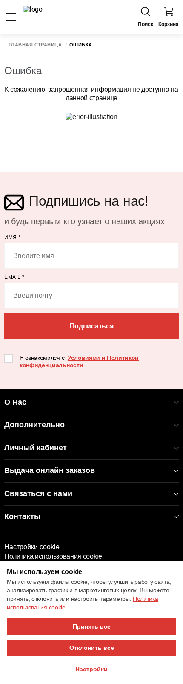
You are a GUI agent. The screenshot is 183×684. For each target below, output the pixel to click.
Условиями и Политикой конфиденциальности (79, 361)
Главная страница (35, 45)
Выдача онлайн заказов (49, 470)
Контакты (22, 516)
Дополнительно (34, 424)
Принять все (92, 626)
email (14, 277)
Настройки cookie (32, 547)
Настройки (91, 669)
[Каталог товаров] (11, 17)
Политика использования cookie (53, 556)
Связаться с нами (38, 493)
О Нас (15, 402)
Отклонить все (91, 647)
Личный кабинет (35, 447)
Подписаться (91, 326)
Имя (12, 238)
